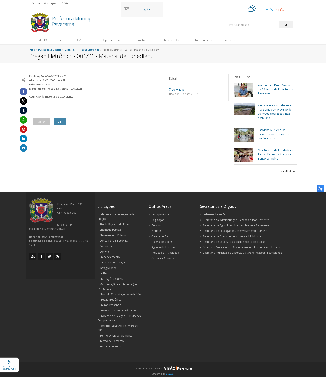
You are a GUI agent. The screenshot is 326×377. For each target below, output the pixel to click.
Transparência (203, 40)
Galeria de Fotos (161, 236)
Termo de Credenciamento (116, 335)
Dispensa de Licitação (113, 262)
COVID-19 (41, 40)
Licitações (70, 49)
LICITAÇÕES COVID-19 (113, 279)
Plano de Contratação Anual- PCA (120, 294)
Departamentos (111, 40)
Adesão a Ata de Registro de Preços (116, 217)
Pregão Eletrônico (89, 49)
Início (61, 40)
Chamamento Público (113, 235)
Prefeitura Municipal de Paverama (77, 21)
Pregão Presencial (111, 305)
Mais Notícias (288, 171)
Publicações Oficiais (171, 40)
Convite (104, 251)
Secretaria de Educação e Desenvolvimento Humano (234, 231)
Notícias (156, 231)
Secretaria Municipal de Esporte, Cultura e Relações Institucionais (242, 252)
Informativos (140, 40)
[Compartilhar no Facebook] (23, 91)
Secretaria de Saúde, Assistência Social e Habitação (234, 241)
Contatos (229, 40)
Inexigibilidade (108, 268)
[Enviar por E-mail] (23, 148)
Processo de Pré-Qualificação (118, 310)
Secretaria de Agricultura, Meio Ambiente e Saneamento (236, 225)
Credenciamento (110, 257)
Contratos (106, 246)
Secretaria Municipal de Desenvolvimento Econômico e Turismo (241, 247)
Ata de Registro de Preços (115, 224)
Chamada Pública (110, 229)
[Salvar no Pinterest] (23, 129)
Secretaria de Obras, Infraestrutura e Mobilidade (232, 236)
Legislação (158, 220)
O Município (83, 40)
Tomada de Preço (111, 346)
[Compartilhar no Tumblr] (23, 110)
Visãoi (169, 373)
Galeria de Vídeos (162, 241)
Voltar (41, 122)
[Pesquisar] (286, 24)
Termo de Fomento (112, 341)
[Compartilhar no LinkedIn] (23, 138)
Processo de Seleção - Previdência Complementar (120, 318)
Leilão (103, 273)
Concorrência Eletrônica (114, 240)
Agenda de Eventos (163, 247)
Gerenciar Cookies (162, 258)
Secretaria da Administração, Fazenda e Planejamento (235, 220)
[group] (163, 369)
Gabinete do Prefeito (215, 214)
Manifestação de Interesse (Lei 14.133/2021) (117, 286)
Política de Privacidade (165, 252)
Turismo (156, 225)
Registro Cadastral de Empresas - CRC (119, 328)
